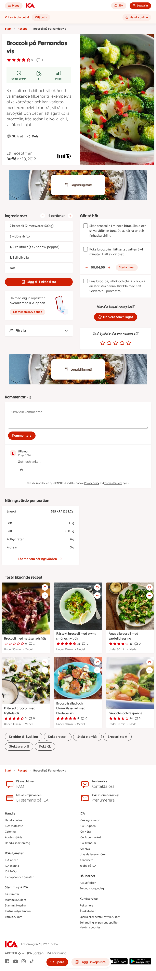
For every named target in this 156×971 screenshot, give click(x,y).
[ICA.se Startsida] (30, 5)
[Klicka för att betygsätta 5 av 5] (128, 343)
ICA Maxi (85, 848)
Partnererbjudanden (18, 911)
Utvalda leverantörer (93, 854)
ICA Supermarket (90, 837)
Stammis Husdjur (15, 905)
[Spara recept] (45, 587)
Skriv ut (17, 136)
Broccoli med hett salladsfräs (25, 638)
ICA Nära (85, 831)
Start (8, 28)
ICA (82, 813)
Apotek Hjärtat (14, 837)
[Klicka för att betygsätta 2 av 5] (109, 343)
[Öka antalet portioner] (70, 215)
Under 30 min (18, 78)
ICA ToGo (10, 871)
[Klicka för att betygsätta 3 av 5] (115, 343)
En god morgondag (92, 888)
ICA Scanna (12, 865)
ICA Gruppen (88, 826)
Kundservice (89, 899)
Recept (22, 28)
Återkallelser (87, 911)
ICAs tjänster (14, 853)
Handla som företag (17, 843)
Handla (10, 813)
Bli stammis (12, 894)
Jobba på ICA (88, 865)
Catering (10, 831)
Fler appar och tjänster (19, 877)
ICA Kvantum (88, 843)
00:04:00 (98, 267)
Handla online (13, 820)
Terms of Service (113, 483)
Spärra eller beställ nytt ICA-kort (100, 917)
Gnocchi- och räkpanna (125, 713)
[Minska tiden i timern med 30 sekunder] (86, 267)
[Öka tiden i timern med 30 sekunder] (109, 267)
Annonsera (86, 860)
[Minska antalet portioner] (42, 215)
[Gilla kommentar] (21, 470)
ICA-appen (11, 860)
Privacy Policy (91, 483)
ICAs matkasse (14, 826)
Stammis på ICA (16, 887)
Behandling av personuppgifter (99, 922)
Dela (35, 136)
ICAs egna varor (90, 820)
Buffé (11, 158)
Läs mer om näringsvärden (37, 559)
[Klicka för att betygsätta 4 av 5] (122, 343)
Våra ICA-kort (13, 917)
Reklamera (86, 905)
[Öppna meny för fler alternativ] (45, 595)
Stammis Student (15, 900)
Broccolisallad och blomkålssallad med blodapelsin (71, 708)
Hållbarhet (87, 876)
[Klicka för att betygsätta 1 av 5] (102, 343)
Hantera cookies (90, 927)
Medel (58, 78)
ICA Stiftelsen (88, 883)
